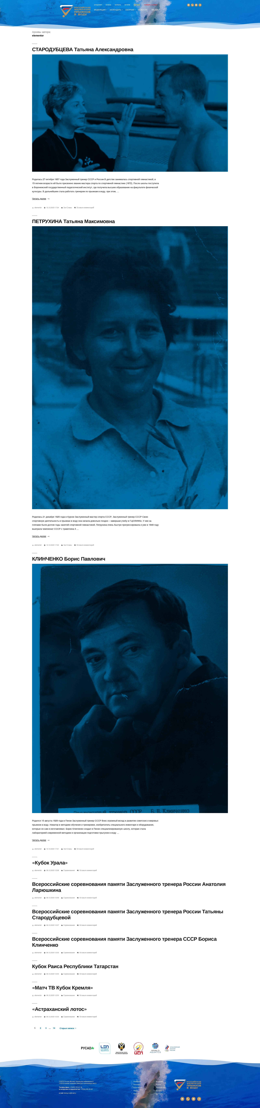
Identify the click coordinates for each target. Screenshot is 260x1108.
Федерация (100, 10)
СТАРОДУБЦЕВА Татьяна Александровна (82, 49)
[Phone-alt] (192, 5)
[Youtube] (196, 5)
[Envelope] (188, 5)
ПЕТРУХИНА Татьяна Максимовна (73, 221)
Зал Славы (67, 207)
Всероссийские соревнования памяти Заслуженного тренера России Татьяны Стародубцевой (127, 914)
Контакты (118, 5)
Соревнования (69, 870)
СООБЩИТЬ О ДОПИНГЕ (151, 5)
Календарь (115, 10)
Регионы (108, 5)
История (127, 5)
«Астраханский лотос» (59, 1008)
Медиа (155, 10)
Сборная (129, 10)
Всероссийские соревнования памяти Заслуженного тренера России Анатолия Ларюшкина (129, 886)
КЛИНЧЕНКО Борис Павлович (68, 558)
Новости (142, 10)
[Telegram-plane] (200, 5)
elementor (38, 207)
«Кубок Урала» (50, 862)
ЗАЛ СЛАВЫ (137, 5)
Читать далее (40, 198)
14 (54, 1028)
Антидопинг (98, 5)
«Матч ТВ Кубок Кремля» (62, 987)
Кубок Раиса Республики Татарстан (75, 966)
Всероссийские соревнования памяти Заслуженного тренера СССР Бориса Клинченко (124, 941)
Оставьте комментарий (85, 207)
